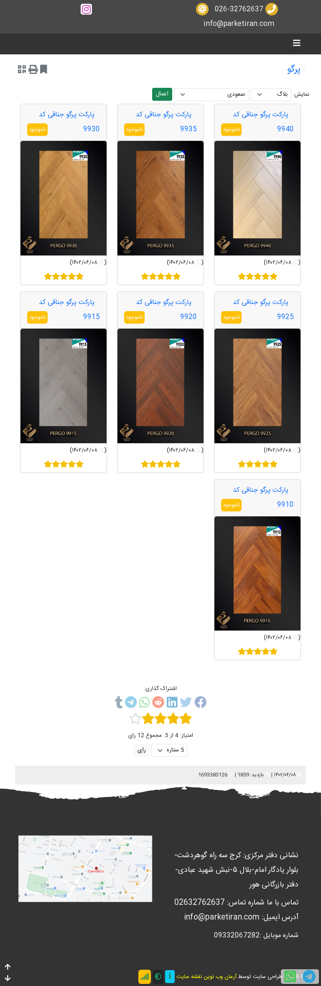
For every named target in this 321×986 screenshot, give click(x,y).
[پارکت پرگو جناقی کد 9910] (257, 573)
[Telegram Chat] (309, 976)
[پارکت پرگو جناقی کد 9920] (160, 386)
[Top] (8, 967)
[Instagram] (86, 9)
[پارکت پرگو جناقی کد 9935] (160, 198)
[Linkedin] (172, 704)
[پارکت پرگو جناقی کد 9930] (63, 198)
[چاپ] (33, 70)
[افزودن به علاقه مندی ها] (43, 70)
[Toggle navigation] (297, 44)
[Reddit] (158, 704)
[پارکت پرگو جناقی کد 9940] (257, 198)
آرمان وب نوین (220, 976)
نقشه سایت (189, 976)
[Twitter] (185, 704)
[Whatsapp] (144, 704)
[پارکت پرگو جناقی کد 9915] (63, 386)
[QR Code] (22, 70)
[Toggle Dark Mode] (158, 977)
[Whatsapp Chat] (290, 976)
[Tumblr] (119, 704)
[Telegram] (131, 704)
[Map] (85, 869)
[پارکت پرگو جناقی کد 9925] (257, 386)
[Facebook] (200, 704)
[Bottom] (8, 979)
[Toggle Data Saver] (144, 977)
